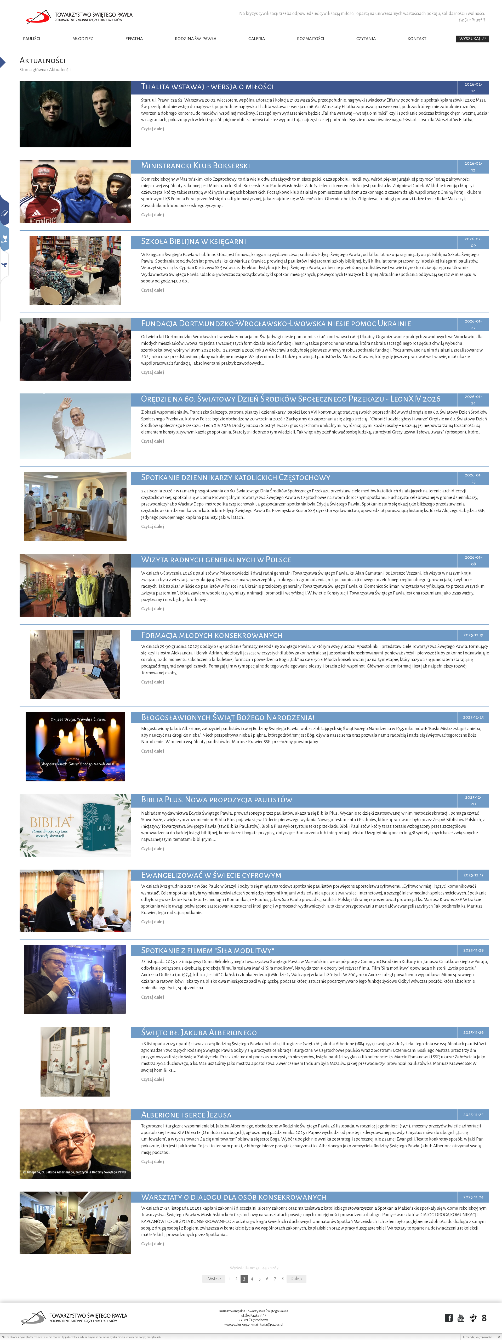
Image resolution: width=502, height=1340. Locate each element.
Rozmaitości (310, 38)
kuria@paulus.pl (271, 1324)
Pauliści (31, 38)
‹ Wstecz (213, 1278)
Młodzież (82, 38)
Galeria (256, 38)
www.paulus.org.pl (237, 1324)
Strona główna (33, 70)
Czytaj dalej (152, 129)
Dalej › (296, 1278)
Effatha (134, 38)
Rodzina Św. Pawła (195, 38)
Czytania (366, 38)
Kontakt (417, 38)
